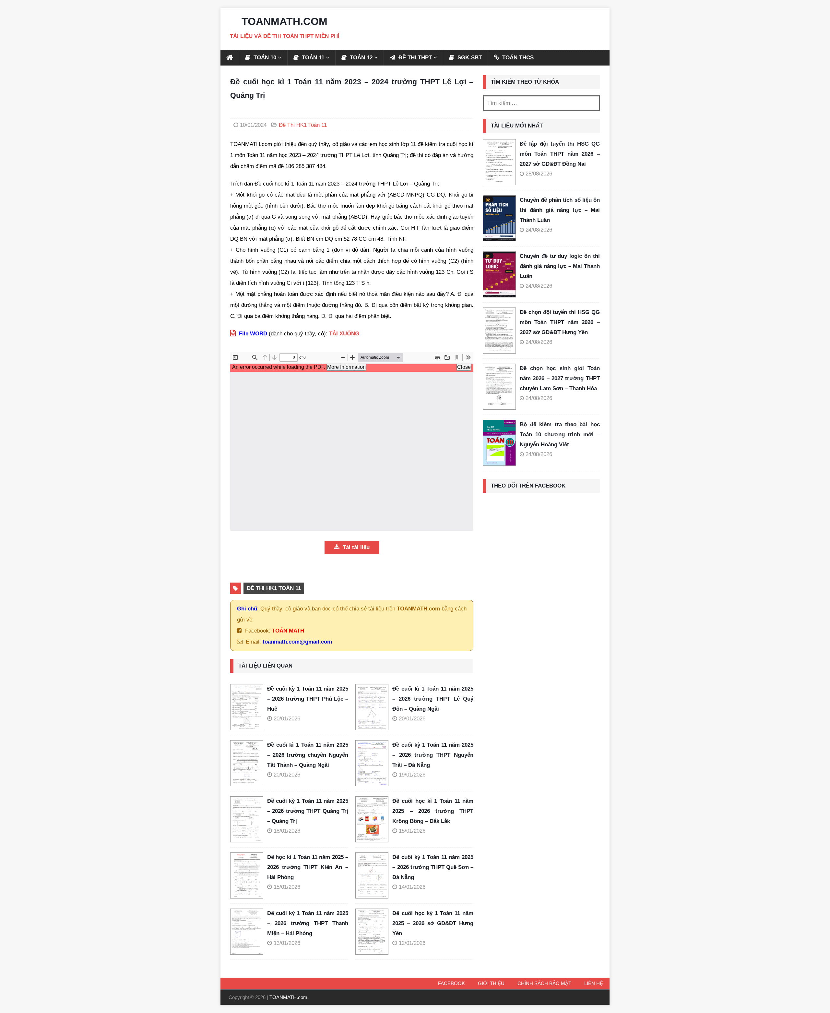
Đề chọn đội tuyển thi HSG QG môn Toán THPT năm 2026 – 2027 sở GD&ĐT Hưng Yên (560, 322)
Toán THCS (517, 57)
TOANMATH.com (288, 997)
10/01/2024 (253, 125)
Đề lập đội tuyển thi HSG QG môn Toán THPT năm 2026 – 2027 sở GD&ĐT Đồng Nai (560, 154)
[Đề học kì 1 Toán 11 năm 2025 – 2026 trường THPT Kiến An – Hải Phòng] (248, 875)
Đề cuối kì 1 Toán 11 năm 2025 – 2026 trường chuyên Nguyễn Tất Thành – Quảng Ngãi (307, 755)
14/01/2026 (412, 887)
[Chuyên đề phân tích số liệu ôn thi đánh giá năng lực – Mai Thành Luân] (499, 218)
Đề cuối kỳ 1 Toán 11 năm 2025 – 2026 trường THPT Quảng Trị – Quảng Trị (307, 811)
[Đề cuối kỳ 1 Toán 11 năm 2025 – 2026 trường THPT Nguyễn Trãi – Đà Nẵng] (373, 763)
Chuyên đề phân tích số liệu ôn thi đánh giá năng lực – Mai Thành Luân (560, 210)
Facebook (451, 983)
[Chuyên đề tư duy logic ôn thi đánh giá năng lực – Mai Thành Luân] (499, 274)
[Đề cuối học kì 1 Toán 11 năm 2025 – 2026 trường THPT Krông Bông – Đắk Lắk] (373, 819)
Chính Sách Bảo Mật (544, 983)
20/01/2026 (287, 719)
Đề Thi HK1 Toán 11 (303, 125)
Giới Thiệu (491, 983)
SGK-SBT (469, 57)
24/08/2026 (539, 230)
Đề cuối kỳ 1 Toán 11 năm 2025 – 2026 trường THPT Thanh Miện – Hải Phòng (307, 923)
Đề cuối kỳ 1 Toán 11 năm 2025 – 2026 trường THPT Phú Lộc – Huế (307, 699)
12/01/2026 (412, 943)
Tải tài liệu (355, 547)
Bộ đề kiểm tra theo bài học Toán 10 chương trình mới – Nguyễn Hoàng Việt (560, 434)
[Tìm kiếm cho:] (541, 103)
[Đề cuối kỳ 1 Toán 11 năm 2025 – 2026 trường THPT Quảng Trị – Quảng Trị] (248, 819)
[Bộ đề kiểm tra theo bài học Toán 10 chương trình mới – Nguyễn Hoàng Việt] (499, 442)
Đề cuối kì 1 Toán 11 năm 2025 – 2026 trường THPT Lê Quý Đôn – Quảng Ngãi (432, 699)
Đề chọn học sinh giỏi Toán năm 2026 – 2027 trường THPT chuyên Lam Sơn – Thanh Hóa (560, 378)
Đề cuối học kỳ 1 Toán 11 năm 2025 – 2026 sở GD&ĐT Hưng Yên (432, 923)
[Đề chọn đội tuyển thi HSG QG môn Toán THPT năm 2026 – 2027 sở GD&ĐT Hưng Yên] (499, 330)
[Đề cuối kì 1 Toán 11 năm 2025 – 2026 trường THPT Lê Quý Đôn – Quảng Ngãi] (373, 707)
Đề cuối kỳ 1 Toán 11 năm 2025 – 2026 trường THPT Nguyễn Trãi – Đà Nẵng (432, 755)
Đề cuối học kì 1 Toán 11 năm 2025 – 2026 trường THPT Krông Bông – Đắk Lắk (432, 811)
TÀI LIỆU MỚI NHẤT (517, 126)
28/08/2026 (539, 174)
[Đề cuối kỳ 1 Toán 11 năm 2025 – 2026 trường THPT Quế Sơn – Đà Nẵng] (373, 875)
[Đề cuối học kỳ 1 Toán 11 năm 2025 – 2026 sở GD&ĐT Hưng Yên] (373, 932)
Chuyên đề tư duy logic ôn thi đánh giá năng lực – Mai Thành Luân (560, 266)
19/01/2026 (412, 775)
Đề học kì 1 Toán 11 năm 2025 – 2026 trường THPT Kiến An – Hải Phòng (307, 867)
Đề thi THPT (414, 57)
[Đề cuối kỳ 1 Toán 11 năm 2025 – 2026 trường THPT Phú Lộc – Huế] (248, 707)
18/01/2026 (287, 831)
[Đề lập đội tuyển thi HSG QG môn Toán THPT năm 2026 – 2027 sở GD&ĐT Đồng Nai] (499, 162)
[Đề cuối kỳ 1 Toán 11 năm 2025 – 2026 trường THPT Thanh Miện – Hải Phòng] (248, 932)
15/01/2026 (412, 831)
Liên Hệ (593, 983)
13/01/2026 (287, 943)
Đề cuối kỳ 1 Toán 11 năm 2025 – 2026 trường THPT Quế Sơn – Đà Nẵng (432, 867)
